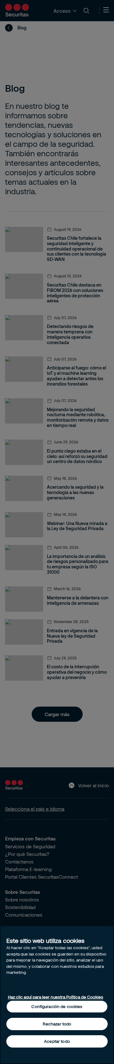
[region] (57, 994)
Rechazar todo (57, 1023)
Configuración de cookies (56, 1006)
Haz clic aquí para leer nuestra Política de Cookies (55, 996)
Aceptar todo (57, 1041)
